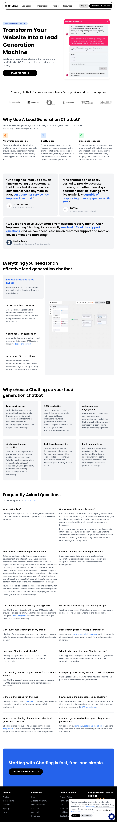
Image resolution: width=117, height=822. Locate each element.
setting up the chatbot (94, 726)
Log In (83, 6)
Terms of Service (67, 801)
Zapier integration (23, 344)
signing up (78, 726)
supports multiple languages (84, 634)
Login (5, 812)
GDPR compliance (88, 707)
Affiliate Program (39, 801)
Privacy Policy (66, 797)
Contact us (31, 500)
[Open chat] (111, 816)
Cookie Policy (90, 806)
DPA (61, 804)
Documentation (38, 804)
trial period (31, 701)
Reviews (6, 804)
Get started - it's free (101, 6)
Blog (33, 797)
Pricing (55, 6)
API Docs (35, 808)
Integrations (42, 6)
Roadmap (35, 816)
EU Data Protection (68, 808)
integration (8, 728)
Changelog (36, 812)
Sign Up (6, 808)
